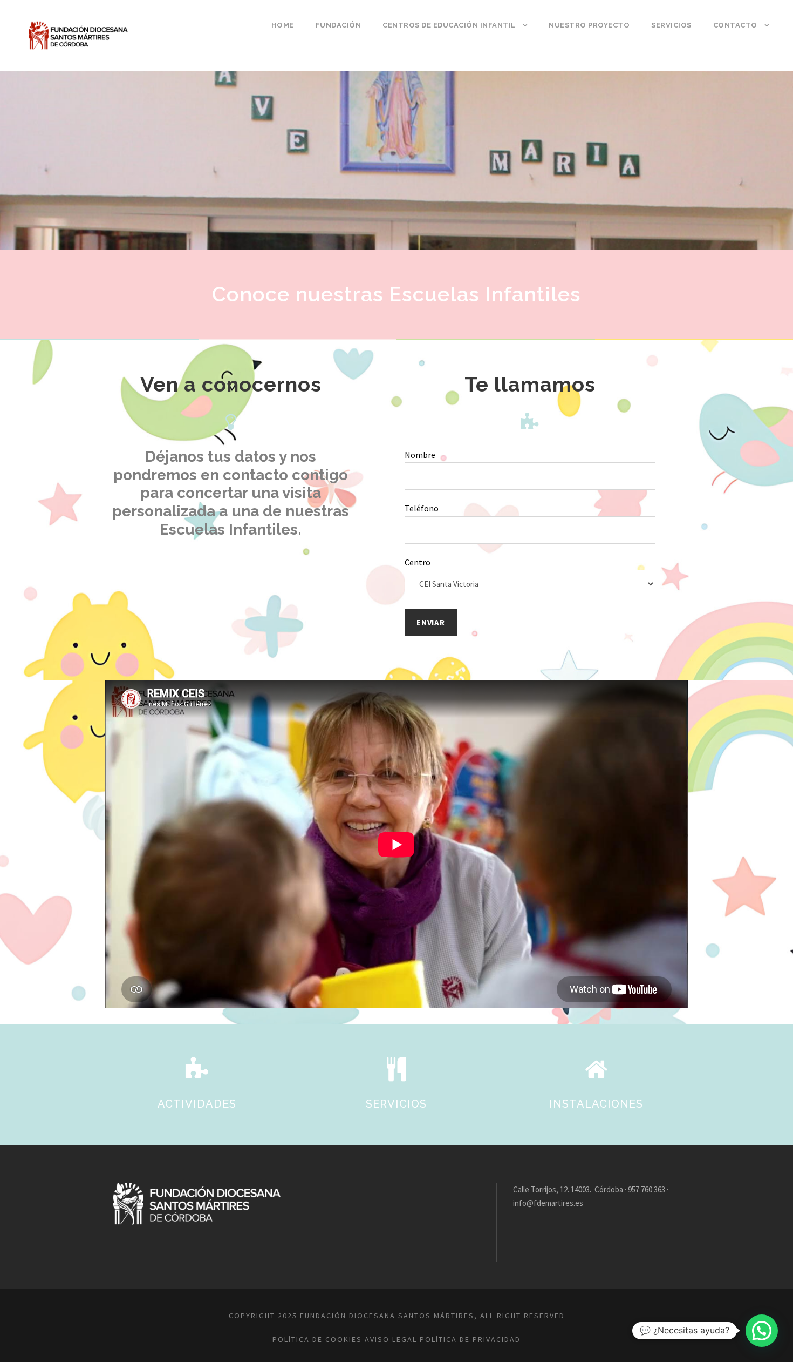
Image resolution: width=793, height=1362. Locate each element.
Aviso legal (391, 1339)
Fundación (338, 25)
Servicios (671, 25)
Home (282, 25)
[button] (762, 1330)
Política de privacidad (470, 1339)
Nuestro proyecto (589, 25)
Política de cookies (317, 1339)
